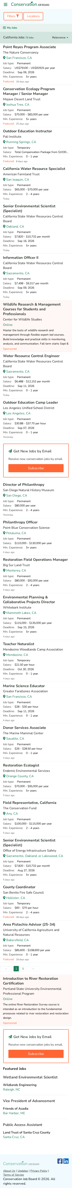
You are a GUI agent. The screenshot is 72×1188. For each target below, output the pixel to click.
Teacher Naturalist (18, 644)
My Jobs (12, 28)
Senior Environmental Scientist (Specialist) (29, 208)
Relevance (59, 37)
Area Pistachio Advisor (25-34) (29, 924)
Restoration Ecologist (21, 765)
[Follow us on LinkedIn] (66, 1161)
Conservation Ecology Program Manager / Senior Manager (29, 91)
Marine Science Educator (24, 686)
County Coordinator (19, 887)
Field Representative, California (29, 802)
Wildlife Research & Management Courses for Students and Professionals (32, 309)
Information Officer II (20, 257)
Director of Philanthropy (23, 484)
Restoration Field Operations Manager (35, 559)
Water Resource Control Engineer (31, 355)
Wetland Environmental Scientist (30, 1077)
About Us (9, 1171)
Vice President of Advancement (29, 1100)
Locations (33, 16)
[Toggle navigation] (5, 5)
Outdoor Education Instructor (27, 131)
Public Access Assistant (22, 1124)
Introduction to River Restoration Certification (30, 981)
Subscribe (36, 468)
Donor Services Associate (24, 727)
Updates (23, 1171)
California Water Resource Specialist (34, 168)
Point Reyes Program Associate (29, 47)
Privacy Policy (38, 1171)
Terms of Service (13, 1175)
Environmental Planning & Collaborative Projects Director (29, 599)
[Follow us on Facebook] (60, 1161)
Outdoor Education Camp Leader (30, 402)
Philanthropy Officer (20, 522)
